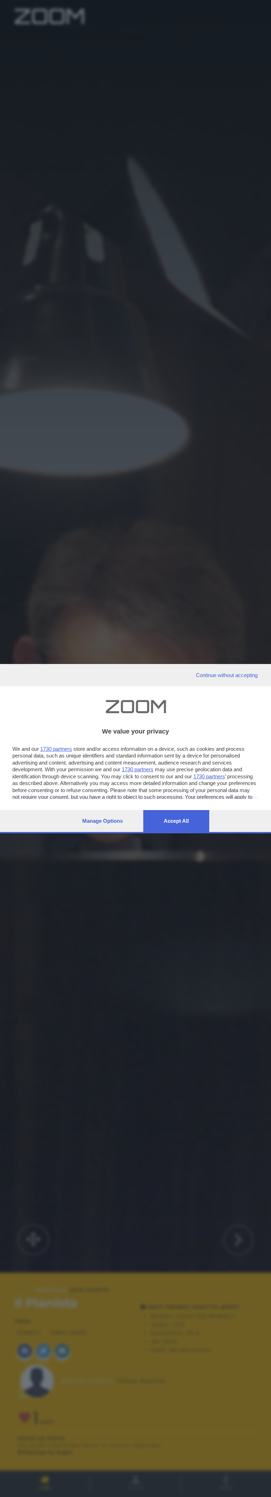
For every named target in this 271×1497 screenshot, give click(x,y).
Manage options (102, 821)
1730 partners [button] (56, 749)
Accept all (176, 821)
